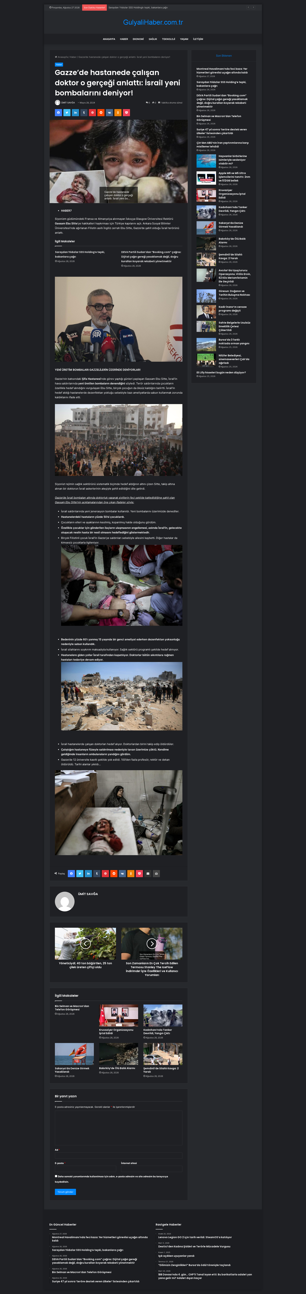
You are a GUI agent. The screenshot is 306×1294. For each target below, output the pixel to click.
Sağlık (153, 39)
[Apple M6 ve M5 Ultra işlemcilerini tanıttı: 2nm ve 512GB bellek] (206, 178)
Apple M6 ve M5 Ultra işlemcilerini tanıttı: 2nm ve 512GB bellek (234, 176)
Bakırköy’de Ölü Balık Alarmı (117, 1068)
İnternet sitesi (129, 1163)
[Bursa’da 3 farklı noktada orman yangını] (206, 344)
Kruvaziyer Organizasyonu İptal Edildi (116, 1031)
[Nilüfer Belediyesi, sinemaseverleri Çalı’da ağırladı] (206, 360)
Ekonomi (138, 39)
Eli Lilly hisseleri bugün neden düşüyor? (221, 372)
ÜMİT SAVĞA (68, 102)
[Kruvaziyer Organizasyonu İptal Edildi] (118, 1016)
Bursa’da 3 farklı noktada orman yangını (234, 341)
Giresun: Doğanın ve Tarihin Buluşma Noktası (234, 293)
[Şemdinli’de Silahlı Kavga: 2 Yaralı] (162, 1054)
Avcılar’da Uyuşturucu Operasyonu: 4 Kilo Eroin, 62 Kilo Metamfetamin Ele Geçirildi (235, 276)
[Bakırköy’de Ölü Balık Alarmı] (118, 1054)
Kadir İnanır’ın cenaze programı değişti (233, 308)
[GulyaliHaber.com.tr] (153, 22)
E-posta (60, 1163)
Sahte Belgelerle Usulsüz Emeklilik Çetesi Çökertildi (234, 326)
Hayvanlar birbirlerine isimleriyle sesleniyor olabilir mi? (233, 159)
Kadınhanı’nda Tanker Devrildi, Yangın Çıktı (157, 1031)
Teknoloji (168, 39)
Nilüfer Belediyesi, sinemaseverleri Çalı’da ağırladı (234, 359)
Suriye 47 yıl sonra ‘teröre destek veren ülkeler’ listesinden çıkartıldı (222, 131)
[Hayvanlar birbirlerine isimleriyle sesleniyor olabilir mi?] (206, 161)
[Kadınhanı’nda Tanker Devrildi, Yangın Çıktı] (162, 1016)
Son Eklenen (224, 55)
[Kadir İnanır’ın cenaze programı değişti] (206, 311)
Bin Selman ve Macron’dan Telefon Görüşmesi (72, 1007)
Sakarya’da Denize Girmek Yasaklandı (72, 1070)
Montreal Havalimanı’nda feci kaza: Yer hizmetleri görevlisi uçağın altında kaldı (222, 70)
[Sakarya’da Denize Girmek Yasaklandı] (74, 1054)
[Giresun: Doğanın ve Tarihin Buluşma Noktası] (206, 296)
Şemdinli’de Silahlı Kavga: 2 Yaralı (161, 1070)
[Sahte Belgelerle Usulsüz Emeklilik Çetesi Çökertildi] (206, 326)
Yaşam (184, 39)
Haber (124, 39)
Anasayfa (109, 39)
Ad (57, 1149)
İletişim (198, 39)
